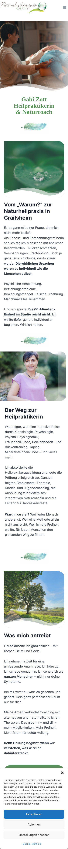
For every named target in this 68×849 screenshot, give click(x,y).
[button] (62, 773)
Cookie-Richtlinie (32, 843)
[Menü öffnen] (64, 7)
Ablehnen (34, 824)
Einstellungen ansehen (34, 835)
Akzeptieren (34, 814)
